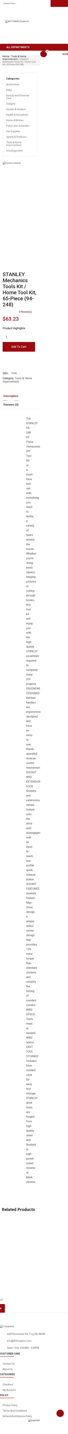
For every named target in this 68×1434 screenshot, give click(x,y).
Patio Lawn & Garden (17, 125)
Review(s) (25, 311)
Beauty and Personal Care (17, 97)
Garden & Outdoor (16, 109)
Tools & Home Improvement (14, 58)
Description (10, 396)
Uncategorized (14, 150)
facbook (11, 1317)
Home (6, 56)
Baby (9, 90)
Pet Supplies (13, 131)
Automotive (12, 84)
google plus (50, 1317)
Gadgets (11, 103)
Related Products (18, 1209)
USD (7, 12)
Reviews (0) (10, 404)
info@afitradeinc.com (19, 1341)
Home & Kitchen (15, 120)
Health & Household (17, 114)
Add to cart (18, 346)
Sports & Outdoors (16, 136)
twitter (30, 1317)
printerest (12, 1320)
